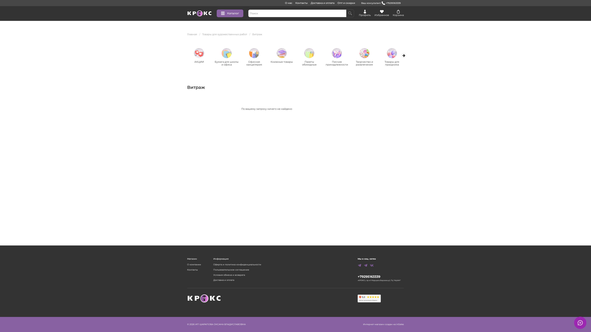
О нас (288, 3)
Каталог (233, 13)
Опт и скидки (346, 3)
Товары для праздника (392, 63)
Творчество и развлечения (364, 63)
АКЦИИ (199, 61)
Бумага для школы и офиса (227, 63)
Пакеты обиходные (309, 63)
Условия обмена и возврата (229, 275)
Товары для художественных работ (224, 34)
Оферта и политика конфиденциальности (237, 264)
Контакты (301, 3)
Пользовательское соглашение (231, 269)
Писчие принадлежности (337, 63)
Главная (192, 34)
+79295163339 (393, 3)
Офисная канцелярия (254, 63)
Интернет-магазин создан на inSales (383, 324)
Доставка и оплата (322, 3)
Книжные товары (282, 61)
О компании (194, 264)
